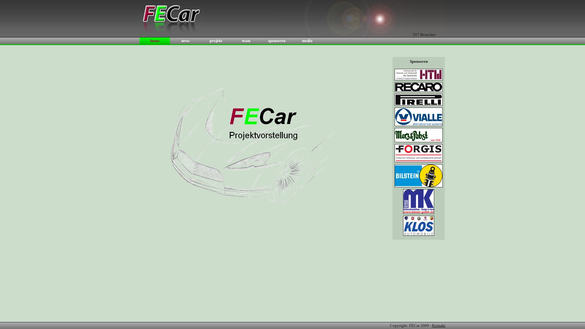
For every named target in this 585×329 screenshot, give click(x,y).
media (307, 40)
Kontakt (438, 325)
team (246, 40)
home (155, 40)
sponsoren (276, 40)
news (185, 40)
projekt (216, 40)
